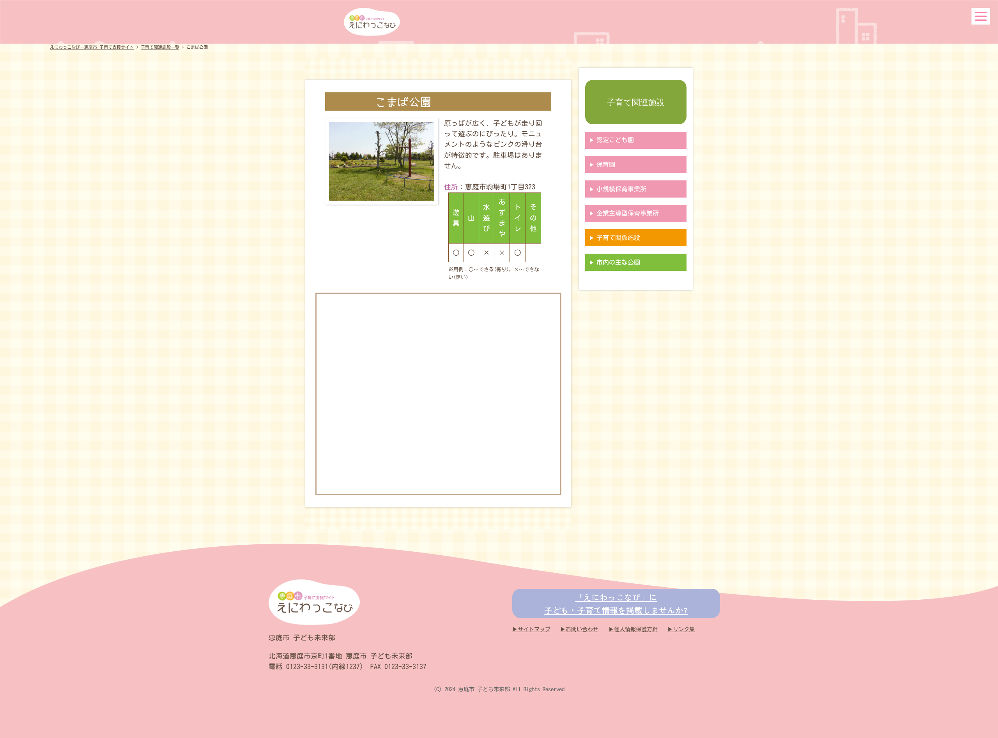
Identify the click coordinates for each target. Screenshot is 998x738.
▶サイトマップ (531, 629)
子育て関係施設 (618, 238)
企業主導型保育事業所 (627, 213)
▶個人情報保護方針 (633, 629)
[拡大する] (420, 136)
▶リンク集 (681, 629)
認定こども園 (615, 140)
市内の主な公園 (618, 262)
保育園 (605, 164)
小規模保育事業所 (621, 189)
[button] (980, 16)
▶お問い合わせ (579, 629)
